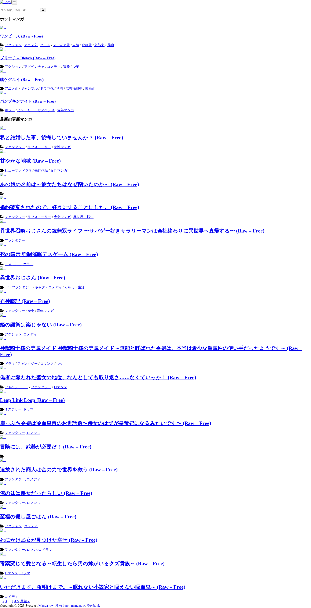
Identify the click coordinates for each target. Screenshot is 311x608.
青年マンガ (65, 110)
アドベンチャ (34, 66)
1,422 (15, 601)
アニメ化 (31, 45)
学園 (59, 88)
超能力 (99, 45)
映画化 (87, 45)
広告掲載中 (74, 88)
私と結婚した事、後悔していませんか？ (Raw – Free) (61, 137)
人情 (75, 45)
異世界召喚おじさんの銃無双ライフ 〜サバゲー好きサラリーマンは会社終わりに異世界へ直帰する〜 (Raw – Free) (132, 231)
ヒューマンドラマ (18, 170)
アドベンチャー (16, 387)
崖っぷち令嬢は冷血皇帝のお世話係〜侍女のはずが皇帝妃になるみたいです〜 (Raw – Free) (105, 423)
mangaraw (78, 605)
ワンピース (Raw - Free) (21, 36)
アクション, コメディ (21, 334)
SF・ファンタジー (18, 287)
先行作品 (41, 170)
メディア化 (61, 45)
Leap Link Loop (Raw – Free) (32, 400)
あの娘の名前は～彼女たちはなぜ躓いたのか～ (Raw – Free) (69, 184)
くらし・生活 (74, 287)
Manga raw (46, 605)
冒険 (66, 66)
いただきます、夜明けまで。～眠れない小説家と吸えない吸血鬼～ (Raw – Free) (92, 587)
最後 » (25, 601)
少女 (59, 363)
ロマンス (47, 363)
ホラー (10, 110)
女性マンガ (62, 147)
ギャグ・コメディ (48, 287)
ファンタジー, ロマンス (22, 433)
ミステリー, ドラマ (19, 409)
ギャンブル (29, 88)
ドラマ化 (47, 88)
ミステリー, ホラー (19, 264)
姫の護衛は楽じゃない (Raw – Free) (41, 324)
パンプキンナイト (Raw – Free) (28, 101)
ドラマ (10, 363)
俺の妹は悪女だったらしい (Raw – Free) (46, 493)
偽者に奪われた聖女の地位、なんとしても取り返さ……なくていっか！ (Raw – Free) (98, 377)
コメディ (54, 66)
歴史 (31, 311)
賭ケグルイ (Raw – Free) (22, 79)
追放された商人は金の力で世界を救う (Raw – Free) (59, 469)
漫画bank (93, 605)
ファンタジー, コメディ (22, 479)
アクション (13, 45)
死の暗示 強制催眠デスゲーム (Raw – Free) (49, 254)
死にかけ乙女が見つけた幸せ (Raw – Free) (48, 540)
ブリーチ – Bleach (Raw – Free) (27, 58)
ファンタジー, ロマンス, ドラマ (28, 549)
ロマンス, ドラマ (17, 573)
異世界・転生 (83, 217)
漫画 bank (62, 605)
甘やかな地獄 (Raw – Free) (30, 161)
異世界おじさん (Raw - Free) (32, 277)
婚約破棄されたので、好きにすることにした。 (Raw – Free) (69, 207)
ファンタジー (15, 147)
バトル (45, 45)
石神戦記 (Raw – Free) (25, 301)
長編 (110, 45)
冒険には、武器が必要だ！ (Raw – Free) (45, 446)
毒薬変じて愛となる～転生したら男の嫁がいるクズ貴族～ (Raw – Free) (82, 563)
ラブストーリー (39, 147)
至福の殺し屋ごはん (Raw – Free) (38, 516)
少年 (75, 66)
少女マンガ (62, 217)
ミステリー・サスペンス (36, 110)
